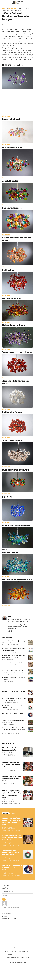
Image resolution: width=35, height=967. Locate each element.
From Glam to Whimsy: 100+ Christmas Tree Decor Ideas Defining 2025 (14, 699)
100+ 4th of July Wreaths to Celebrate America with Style (12, 714)
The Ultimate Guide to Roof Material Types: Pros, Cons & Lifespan (13, 649)
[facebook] (9, 632)
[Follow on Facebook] (14, 947)
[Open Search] (32, 2)
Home (4, 8)
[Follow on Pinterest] (12, 632)
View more (6, 116)
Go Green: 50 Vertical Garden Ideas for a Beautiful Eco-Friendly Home (13, 721)
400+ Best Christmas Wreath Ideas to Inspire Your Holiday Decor (14, 706)
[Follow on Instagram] (17, 947)
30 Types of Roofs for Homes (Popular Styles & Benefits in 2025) (14, 641)
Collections (12, 8)
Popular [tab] (13, 813)
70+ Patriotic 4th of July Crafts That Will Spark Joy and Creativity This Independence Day (14, 729)
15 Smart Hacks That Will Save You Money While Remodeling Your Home (13, 656)
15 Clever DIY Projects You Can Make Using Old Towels (13, 678)
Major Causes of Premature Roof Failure (13, 663)
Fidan (5, 23)
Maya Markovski (8, 752)
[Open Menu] (3, 2)
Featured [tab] (5, 813)
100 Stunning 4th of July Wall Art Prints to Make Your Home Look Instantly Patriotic (13, 692)
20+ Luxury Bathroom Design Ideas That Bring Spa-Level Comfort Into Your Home (13, 671)
